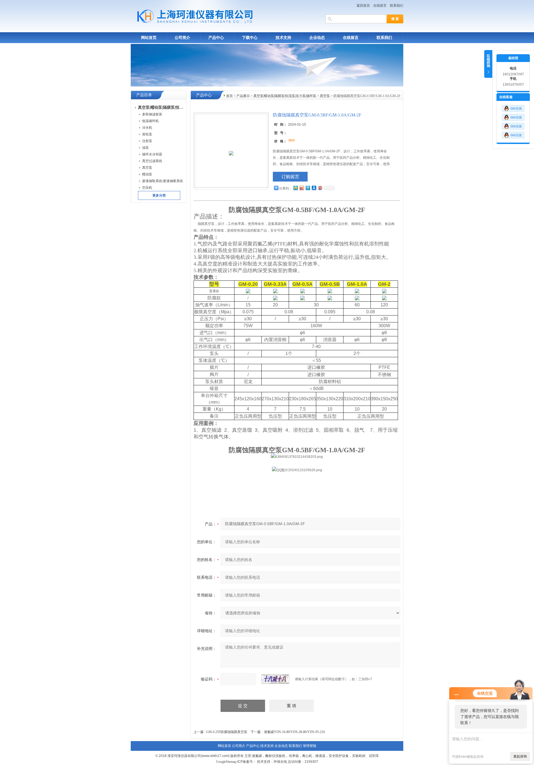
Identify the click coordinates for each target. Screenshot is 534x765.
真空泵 (325, 96)
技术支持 (283, 38)
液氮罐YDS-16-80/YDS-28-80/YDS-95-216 (294, 732)
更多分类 (159, 195)
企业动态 (317, 38)
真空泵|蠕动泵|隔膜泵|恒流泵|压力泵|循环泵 (284, 96)
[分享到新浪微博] (301, 187)
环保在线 (280, 762)
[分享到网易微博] (320, 187)
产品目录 (144, 95)
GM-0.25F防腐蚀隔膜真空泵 (226, 732)
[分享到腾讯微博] (308, 187)
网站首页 (149, 38)
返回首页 (363, 6)
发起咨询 (520, 756)
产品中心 (216, 38)
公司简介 (182, 38)
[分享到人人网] (314, 187)
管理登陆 (309, 746)
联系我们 (396, 6)
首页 (229, 96)
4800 (291, 140)
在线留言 (380, 6)
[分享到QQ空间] (295, 187)
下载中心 (250, 38)
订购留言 (290, 176)
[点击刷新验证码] (275, 679)
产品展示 (243, 96)
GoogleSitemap (226, 762)
